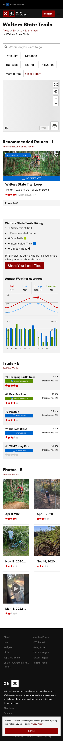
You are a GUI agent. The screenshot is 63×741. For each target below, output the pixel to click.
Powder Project (40, 657)
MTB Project (39, 642)
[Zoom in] (55, 98)
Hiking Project (40, 647)
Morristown (31, 30)
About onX (9, 708)
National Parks (40, 662)
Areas (6, 30)
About (7, 637)
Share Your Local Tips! (24, 266)
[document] (31, 726)
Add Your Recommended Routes (18, 146)
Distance (31, 55)
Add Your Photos (11, 474)
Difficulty (12, 55)
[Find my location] (55, 91)
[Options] (54, 126)
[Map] (31, 105)
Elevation (47, 64)
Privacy (48, 736)
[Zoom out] (55, 103)
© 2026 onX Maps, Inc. (22, 736)
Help (6, 642)
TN (14, 30)
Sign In (48, 13)
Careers (8, 713)
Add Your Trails (10, 368)
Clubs (6, 652)
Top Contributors (12, 657)
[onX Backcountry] (13, 4)
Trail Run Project (41, 652)
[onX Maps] (11, 686)
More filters (13, 73)
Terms (39, 736)
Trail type (12, 64)
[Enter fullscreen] (55, 84)
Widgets (8, 647)
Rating (29, 64)
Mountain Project (41, 637)
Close (31, 730)
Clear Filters (33, 73)
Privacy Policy (37, 724)
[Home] (17, 13)
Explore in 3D (11, 203)
